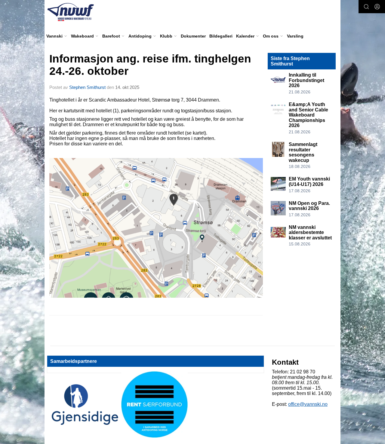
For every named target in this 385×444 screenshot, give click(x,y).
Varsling (295, 36)
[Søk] (366, 6)
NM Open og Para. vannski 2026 (309, 206)
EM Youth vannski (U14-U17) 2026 (309, 181)
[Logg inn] (377, 6)
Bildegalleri (221, 36)
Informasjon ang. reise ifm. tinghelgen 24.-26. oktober (150, 65)
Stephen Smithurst (87, 87)
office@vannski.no (308, 404)
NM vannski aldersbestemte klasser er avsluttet (310, 232)
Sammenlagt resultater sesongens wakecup (303, 152)
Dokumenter (193, 36)
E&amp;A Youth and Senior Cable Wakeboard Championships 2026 (308, 115)
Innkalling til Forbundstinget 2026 (306, 80)
